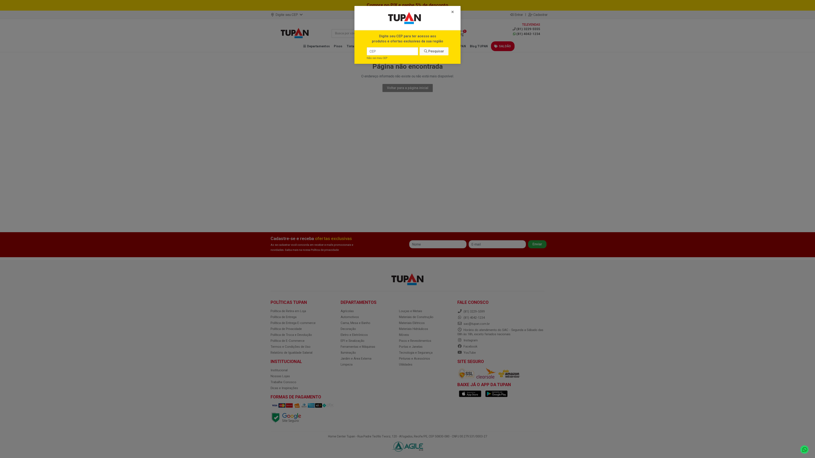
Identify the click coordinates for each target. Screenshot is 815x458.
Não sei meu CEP (377, 58)
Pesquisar (435, 51)
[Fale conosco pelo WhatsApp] (804, 449)
